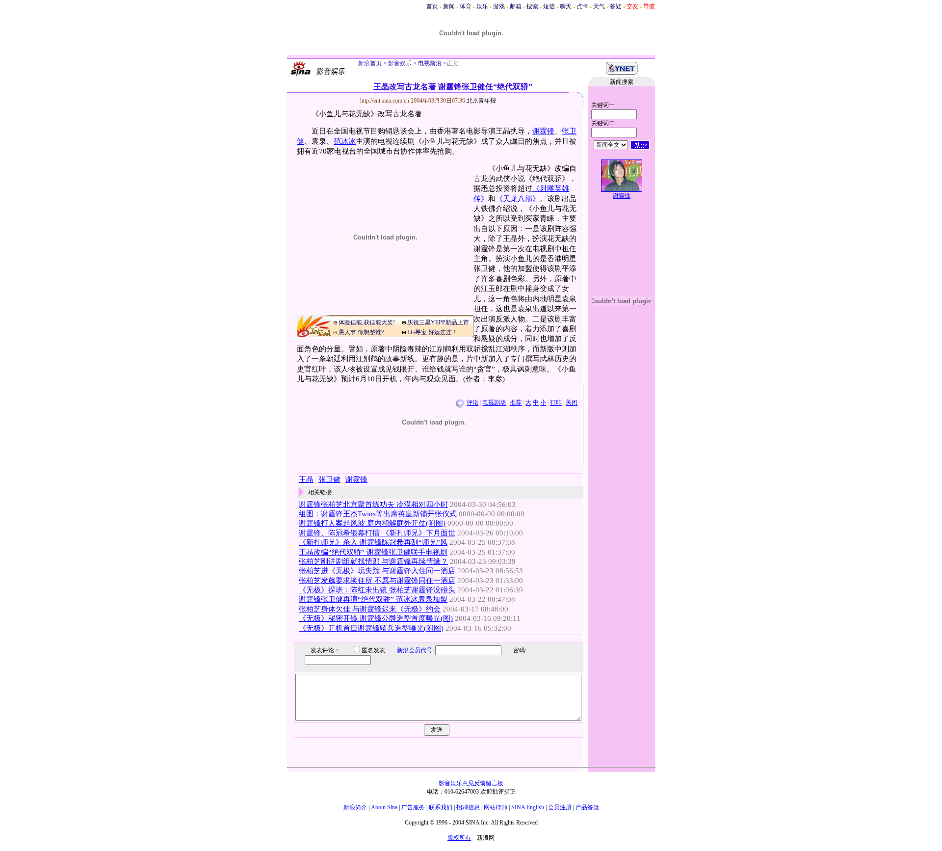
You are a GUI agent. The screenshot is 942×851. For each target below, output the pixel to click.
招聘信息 (468, 807)
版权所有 (459, 837)
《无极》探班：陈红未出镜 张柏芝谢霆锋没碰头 (377, 590)
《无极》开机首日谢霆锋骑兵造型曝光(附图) (371, 628)
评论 (472, 402)
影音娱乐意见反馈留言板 (471, 783)
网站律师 (495, 807)
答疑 (616, 6)
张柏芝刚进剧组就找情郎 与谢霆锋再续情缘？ (373, 561)
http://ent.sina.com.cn (385, 100)
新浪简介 (355, 807)
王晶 (306, 479)
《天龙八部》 (518, 199)
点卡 (582, 6)
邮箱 (516, 6)
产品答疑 (587, 807)
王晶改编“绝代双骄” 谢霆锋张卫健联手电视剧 (373, 552)
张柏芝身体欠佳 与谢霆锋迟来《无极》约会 (370, 609)
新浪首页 (370, 63)
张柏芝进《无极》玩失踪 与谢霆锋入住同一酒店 (377, 571)
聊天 (566, 6)
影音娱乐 (400, 63)
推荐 (516, 402)
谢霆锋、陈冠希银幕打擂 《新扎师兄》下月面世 (377, 533)
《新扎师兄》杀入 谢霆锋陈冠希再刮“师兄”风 (373, 542)
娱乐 (482, 6)
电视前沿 (429, 63)
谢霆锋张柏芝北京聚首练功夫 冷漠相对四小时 (373, 504)
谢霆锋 (543, 131)
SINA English (527, 807)
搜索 (532, 6)
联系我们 (440, 807)
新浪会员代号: (415, 650)
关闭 (571, 402)
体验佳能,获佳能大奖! (367, 322)
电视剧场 (494, 402)
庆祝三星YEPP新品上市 (438, 322)
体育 (465, 6)
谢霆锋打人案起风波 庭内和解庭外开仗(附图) (372, 523)
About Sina (384, 807)
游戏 (499, 6)
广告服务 (413, 807)
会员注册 (560, 807)
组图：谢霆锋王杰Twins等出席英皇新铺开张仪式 (378, 514)
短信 (549, 6)
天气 (599, 6)
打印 (556, 402)
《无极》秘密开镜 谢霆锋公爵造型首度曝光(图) (376, 618)
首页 (432, 6)
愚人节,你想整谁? (361, 332)
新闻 (449, 6)
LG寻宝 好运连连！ (432, 332)
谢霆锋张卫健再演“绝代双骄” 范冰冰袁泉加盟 (373, 599)
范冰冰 (345, 141)
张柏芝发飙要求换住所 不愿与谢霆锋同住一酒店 (377, 581)
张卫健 (329, 479)
